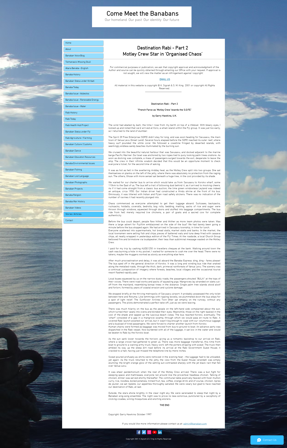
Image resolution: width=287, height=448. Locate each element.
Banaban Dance (73, 150)
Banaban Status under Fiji (77, 131)
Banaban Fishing (73, 169)
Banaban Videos (73, 208)
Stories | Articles (73, 214)
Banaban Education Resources (80, 157)
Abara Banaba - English (76, 68)
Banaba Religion (73, 195)
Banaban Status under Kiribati (79, 81)
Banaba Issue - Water (75, 106)
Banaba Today (72, 87)
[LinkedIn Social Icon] (160, 432)
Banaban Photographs (76, 182)
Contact (69, 220)
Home (68, 43)
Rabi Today (70, 119)
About (68, 49)
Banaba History (72, 74)
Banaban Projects (74, 188)
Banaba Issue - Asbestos (77, 93)
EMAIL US (165, 79)
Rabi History (71, 112)
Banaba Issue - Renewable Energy (82, 100)
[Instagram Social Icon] (149, 432)
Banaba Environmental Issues (80, 163)
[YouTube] (154, 432)
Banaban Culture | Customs (78, 144)
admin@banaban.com (195, 423)
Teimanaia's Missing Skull (78, 62)
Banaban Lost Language (77, 176)
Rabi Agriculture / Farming (78, 138)
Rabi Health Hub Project (77, 125)
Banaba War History (75, 201)
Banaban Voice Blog (75, 55)
